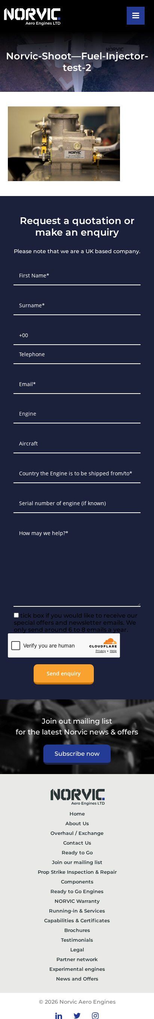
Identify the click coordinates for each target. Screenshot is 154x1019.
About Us (77, 823)
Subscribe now (77, 753)
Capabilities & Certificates (77, 920)
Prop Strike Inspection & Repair (77, 872)
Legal (77, 950)
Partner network (77, 959)
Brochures (77, 930)
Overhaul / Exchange (77, 833)
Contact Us (77, 843)
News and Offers (77, 979)
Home (77, 814)
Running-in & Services (77, 911)
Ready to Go (77, 852)
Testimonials (77, 940)
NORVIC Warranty (77, 901)
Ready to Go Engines (77, 891)
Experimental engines (77, 969)
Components (77, 882)
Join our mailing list (77, 862)
